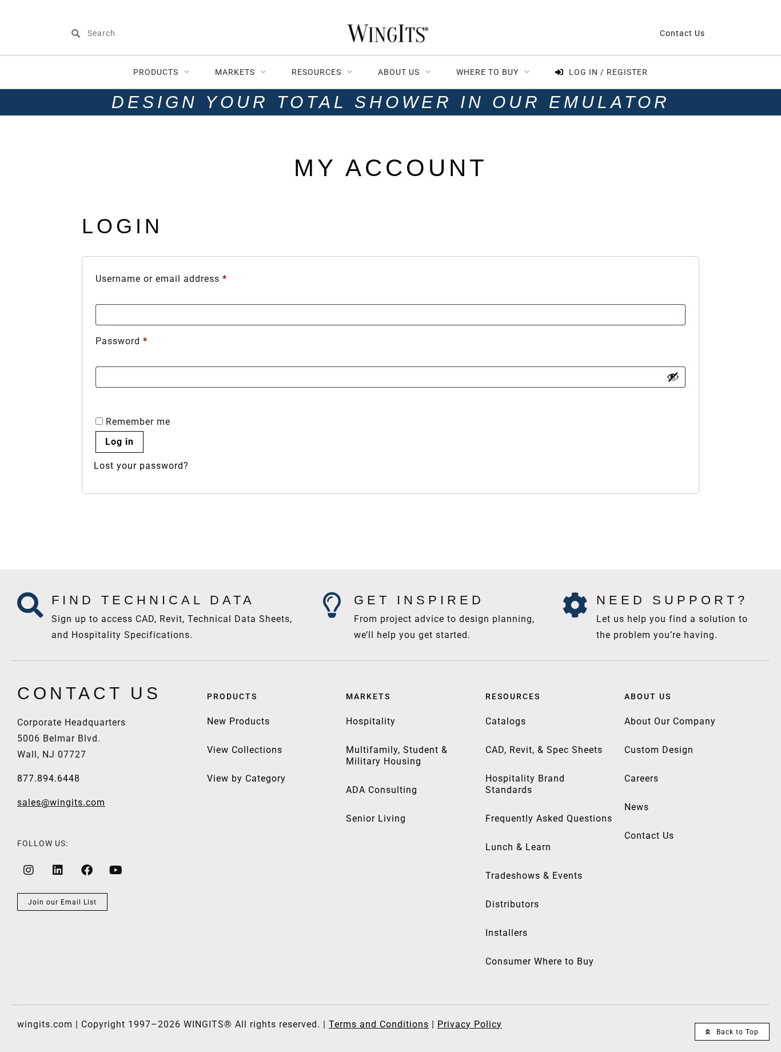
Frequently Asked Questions (548, 818)
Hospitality (371, 721)
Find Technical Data (153, 600)
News (636, 807)
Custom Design (659, 749)
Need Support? (672, 600)
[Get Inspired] (332, 605)
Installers (506, 932)
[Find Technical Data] (30, 605)
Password (141, 339)
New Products (238, 721)
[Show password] (673, 376)
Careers (641, 778)
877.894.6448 (48, 778)
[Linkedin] (57, 870)
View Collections (244, 749)
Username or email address (180, 277)
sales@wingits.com (61, 802)
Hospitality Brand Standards (525, 784)
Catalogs (505, 721)
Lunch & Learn (518, 847)
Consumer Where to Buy (539, 961)
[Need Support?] (575, 605)
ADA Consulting (381, 789)
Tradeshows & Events (534, 875)
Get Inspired (419, 600)
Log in (119, 441)
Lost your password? (141, 465)
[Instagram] (28, 870)
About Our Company (670, 721)
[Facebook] (86, 870)
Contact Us (682, 33)
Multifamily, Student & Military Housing (397, 755)
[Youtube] (116, 870)
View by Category (246, 778)
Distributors (512, 904)
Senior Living (376, 818)
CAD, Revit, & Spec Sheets (544, 749)
